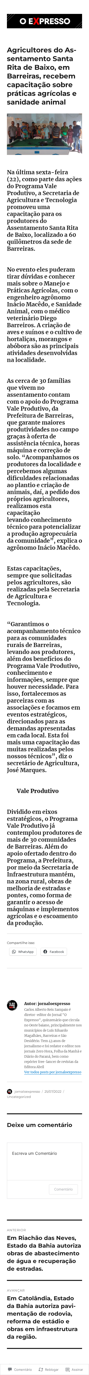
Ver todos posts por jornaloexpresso (52, 1072)
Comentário (63, 1189)
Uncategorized (19, 1097)
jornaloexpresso (27, 1091)
